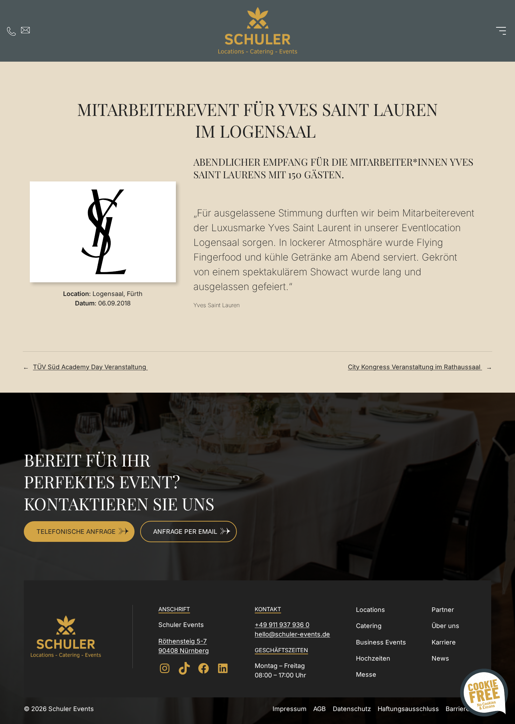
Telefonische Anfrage (76, 531)
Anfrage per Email (185, 531)
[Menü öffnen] (501, 31)
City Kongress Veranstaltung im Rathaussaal (415, 367)
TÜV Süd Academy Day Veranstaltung (90, 367)
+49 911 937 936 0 (282, 624)
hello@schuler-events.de (292, 634)
